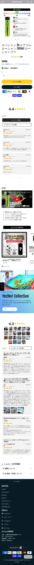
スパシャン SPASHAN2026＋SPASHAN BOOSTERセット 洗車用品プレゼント (14, 248)
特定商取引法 (6, 507)
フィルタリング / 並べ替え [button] (10, 124)
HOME (4, 489)
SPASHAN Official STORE (16, 560)
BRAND (4, 495)
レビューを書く (16, 120)
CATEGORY (5, 492)
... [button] (24, 405)
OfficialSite (5, 504)
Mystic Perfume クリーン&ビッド (16, 418)
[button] (17, 57)
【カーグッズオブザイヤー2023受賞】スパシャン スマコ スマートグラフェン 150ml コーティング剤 (17, 380)
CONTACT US (6, 501)
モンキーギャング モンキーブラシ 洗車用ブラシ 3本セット (17, 354)
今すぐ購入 (17, 87)
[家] (17, 2)
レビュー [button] (2, 286)
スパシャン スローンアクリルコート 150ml (16, 441)
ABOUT (4, 498)
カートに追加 (17, 81)
